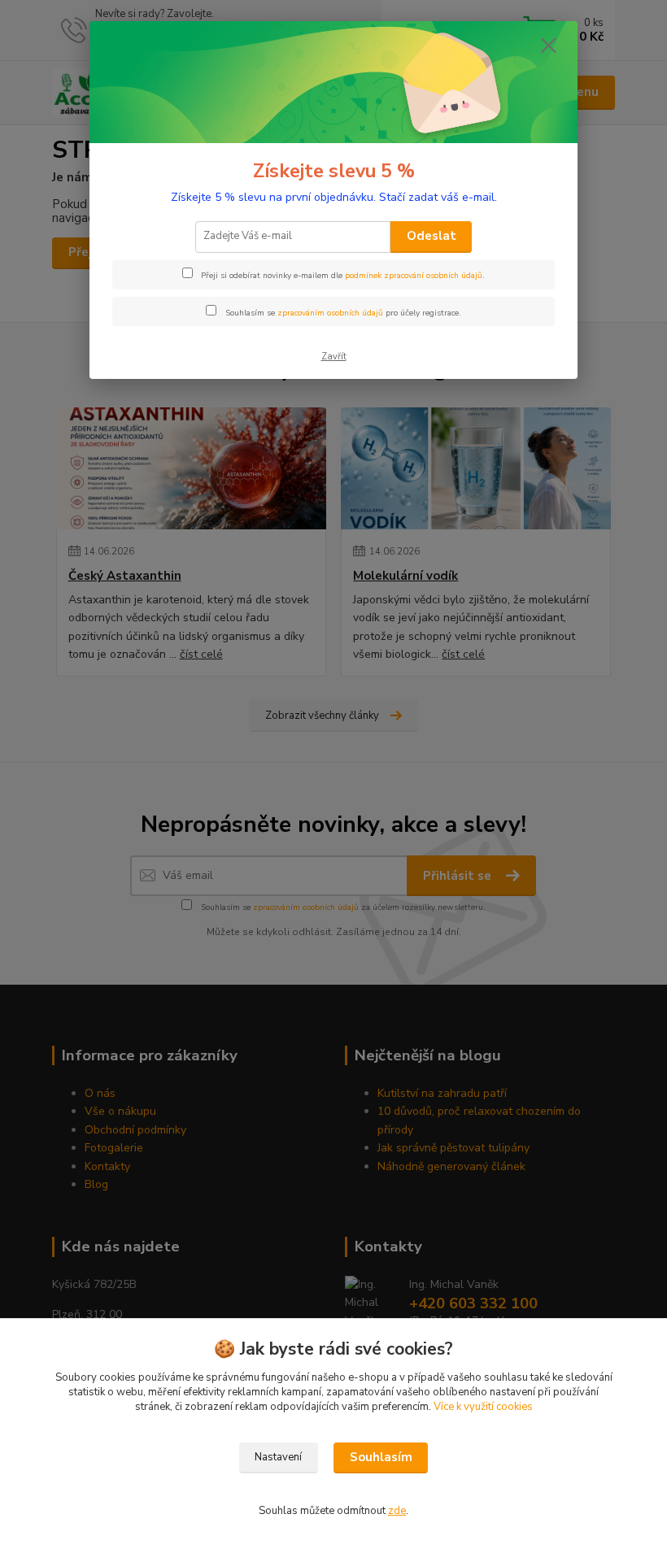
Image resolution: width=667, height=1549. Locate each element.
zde (397, 1510)
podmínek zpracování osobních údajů (413, 275)
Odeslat (431, 236)
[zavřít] (548, 46)
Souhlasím (381, 1457)
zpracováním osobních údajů (330, 313)
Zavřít (334, 356)
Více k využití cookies (483, 1406)
